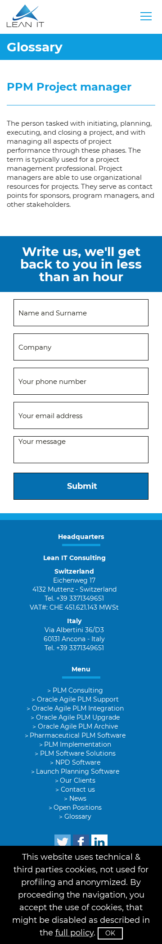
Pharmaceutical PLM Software (78, 735)
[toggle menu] (146, 16)
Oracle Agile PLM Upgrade (78, 717)
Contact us (78, 789)
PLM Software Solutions (78, 753)
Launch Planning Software (77, 771)
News (77, 798)
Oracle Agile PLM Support (78, 699)
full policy (74, 933)
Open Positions (78, 807)
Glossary (77, 816)
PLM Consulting (78, 690)
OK (110, 933)
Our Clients (77, 780)
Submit (82, 486)
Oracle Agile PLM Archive (78, 726)
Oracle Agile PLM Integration (78, 708)
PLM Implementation (77, 744)
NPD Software (77, 762)
